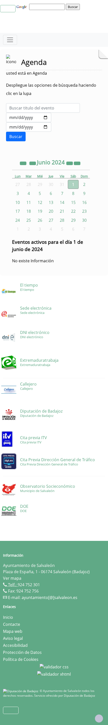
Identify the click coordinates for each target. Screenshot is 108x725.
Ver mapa (12, 578)
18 (28, 211)
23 (84, 211)
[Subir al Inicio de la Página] (99, 718)
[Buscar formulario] (16, 136)
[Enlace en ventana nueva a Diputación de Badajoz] (21, 691)
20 (51, 211)
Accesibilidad (15, 645)
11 (28, 202)
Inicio (8, 617)
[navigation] (48, 7)
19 (40, 211)
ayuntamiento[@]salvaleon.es (49, 597)
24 (17, 220)
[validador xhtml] (54, 674)
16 (84, 202)
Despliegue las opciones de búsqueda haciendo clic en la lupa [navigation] (51, 89)
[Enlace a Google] (22, 6)
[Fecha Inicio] (28, 117)
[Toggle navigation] (10, 40)
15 (73, 202)
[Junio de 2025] (70, 163)
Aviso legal (13, 638)
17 (17, 211)
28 (62, 220)
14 (62, 202)
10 (17, 202)
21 (62, 211)
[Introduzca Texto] (43, 108)
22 (73, 211)
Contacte (11, 624)
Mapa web (12, 631)
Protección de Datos (22, 652)
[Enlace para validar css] (54, 666)
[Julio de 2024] (77, 163)
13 (51, 202)
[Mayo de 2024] (33, 163)
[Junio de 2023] (23, 163)
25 (28, 220)
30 (84, 220)
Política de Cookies (20, 659)
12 (40, 202)
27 (51, 220)
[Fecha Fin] (28, 127)
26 (40, 220)
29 (73, 220)
